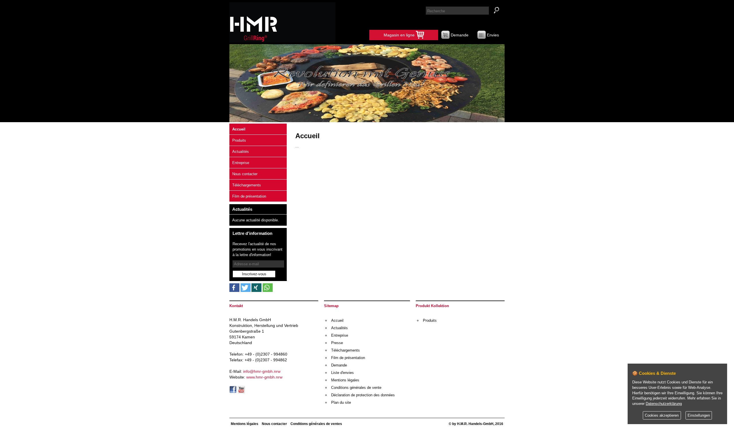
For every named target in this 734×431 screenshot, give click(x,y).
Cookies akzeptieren (662, 416)
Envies (492, 35)
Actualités (240, 151)
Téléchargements (246, 185)
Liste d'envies (342, 372)
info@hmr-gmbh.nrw (261, 371)
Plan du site (341, 402)
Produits (239, 140)
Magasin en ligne (400, 35)
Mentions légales (345, 380)
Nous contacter (244, 174)
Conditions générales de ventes (316, 424)
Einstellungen (699, 416)
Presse (337, 343)
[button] (234, 287)
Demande (459, 35)
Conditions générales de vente (356, 387)
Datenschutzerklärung (664, 404)
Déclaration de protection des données (363, 395)
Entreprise (240, 163)
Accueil (238, 129)
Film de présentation (249, 196)
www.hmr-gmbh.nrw (264, 377)
